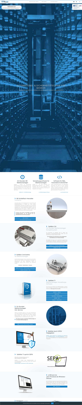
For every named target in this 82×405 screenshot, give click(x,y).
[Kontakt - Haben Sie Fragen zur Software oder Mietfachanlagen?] (74, 1)
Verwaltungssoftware (18, 187)
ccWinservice (57, 386)
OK (52, 403)
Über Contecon (25, 217)
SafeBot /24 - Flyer (56, 247)
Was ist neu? (56, 294)
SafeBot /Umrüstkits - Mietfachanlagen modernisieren (25, 268)
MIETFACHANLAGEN (33, 1)
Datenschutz (57, 403)
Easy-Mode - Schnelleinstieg (57, 296)
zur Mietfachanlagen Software (44, 192)
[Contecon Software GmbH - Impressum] (76, 1)
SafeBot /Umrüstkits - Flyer (25, 270)
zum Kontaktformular (64, 192)
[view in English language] (80, 1)
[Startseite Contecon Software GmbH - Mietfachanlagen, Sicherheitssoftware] (5, 1)
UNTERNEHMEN (54, 1)
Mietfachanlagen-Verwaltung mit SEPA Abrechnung (24, 363)
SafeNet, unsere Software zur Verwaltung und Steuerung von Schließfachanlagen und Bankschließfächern (56, 336)
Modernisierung (26, 185)
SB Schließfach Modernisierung (25, 219)
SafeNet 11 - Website (57, 292)
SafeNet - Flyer (57, 298)
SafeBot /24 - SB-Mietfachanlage (25, 192)
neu (14, 186)
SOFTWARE (44, 1)
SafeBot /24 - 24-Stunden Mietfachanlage (56, 245)
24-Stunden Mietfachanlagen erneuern (26, 324)
